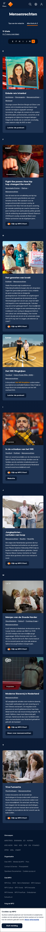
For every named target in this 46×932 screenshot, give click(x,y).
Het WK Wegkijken (15, 371)
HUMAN (30, 840)
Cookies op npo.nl (29, 871)
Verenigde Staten (12, 188)
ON (29, 845)
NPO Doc (7, 883)
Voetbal (8, 375)
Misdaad (8, 101)
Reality (23, 539)
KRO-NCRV (8, 845)
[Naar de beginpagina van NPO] (10, 4)
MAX (15, 845)
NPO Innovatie (30, 887)
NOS (20, 845)
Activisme (9, 97)
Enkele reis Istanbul (15, 93)
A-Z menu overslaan (11, 34)
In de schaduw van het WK (19, 449)
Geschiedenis (10, 621)
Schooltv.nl (8, 897)
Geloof (21, 621)
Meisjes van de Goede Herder (21, 617)
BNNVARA (18, 840)
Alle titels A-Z (32, 23)
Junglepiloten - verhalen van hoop (15, 533)
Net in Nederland (23, 883)
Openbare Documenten (12, 871)
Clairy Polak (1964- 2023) (23, 375)
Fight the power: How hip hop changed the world (18, 183)
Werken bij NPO (18, 862)
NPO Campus (36, 883)
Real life (30, 539)
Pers (27, 862)
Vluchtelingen (11, 791)
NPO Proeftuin (20, 892)
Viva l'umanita (13, 787)
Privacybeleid (23, 866)
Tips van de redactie (16, 23)
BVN (14, 883)
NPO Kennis (8, 892)
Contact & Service (10, 866)
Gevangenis (20, 97)
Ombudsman (31, 892)
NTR (25, 845)
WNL (12, 850)
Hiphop (24, 188)
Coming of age (32, 621)
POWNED (35, 845)
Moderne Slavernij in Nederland (22, 693)
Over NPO (8, 862)
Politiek (8, 282)
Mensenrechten (33, 97)
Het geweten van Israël (17, 277)
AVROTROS (8, 840)
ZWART (18, 850)
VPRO (6, 850)
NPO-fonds (19, 887)
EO (24, 840)
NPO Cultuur (8, 887)
